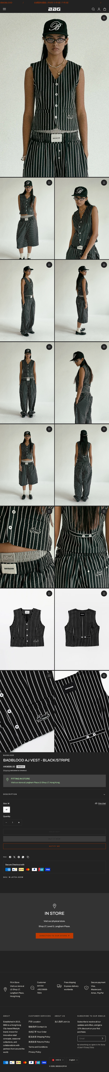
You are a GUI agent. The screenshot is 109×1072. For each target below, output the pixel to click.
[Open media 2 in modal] (49, 183)
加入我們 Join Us (62, 1022)
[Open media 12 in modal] (49, 593)
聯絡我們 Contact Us (38, 1027)
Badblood (8, 755)
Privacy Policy (35, 1052)
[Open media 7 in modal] (104, 347)
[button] (4, 9)
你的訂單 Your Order (38, 1032)
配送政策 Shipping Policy (39, 1037)
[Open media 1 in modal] (104, 18)
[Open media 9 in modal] (104, 429)
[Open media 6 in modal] (49, 347)
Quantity (6, 816)
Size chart (102, 803)
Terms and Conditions (38, 1047)
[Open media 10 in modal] (49, 511)
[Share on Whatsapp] (23, 857)
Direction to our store (53, 936)
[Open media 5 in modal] (104, 265)
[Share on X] (14, 857)
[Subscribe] (102, 1038)
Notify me (54, 846)
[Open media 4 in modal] (49, 265)
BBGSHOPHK (61, 1066)
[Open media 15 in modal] (104, 676)
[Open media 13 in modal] (104, 593)
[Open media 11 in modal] (104, 511)
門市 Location (35, 1022)
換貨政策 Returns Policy (39, 1042)
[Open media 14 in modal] (49, 676)
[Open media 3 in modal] (104, 183)
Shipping (6, 770)
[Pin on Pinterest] (18, 857)
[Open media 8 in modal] (49, 429)
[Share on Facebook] (10, 857)
